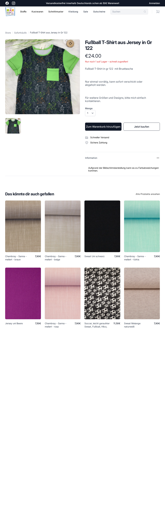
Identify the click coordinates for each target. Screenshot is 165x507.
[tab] (13, 126)
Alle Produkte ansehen (148, 194)
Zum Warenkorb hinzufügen (103, 126)
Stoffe (23, 11)
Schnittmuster (55, 11)
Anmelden (154, 3)
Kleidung (73, 11)
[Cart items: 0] (158, 12)
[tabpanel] (42, 76)
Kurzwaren (37, 11)
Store (8, 32)
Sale (85, 11)
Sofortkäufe (20, 32)
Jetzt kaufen (141, 126)
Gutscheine (99, 11)
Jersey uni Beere (14, 323)
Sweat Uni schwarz (94, 256)
